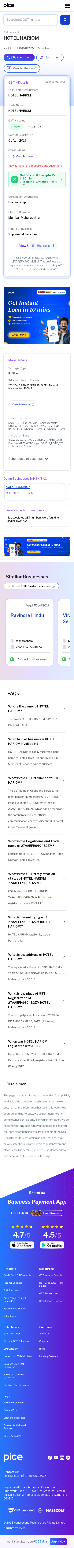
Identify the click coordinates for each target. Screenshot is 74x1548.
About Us (44, 1333)
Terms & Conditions (14, 1402)
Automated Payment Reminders (15, 1299)
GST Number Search (50, 1275)
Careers (43, 1341)
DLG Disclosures (12, 1435)
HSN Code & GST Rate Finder (51, 1284)
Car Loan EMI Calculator (17, 1385)
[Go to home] (34, 5)
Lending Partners (48, 1356)
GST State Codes (48, 1293)
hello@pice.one (13, 1475)
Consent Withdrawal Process (15, 1427)
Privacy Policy (11, 1410)
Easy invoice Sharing (15, 1308)
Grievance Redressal (15, 1417)
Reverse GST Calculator (17, 1341)
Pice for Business (13, 1282)
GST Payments (12, 1290)
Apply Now (58, 1541)
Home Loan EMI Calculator (18, 1356)
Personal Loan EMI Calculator (14, 1376)
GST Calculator (12, 1333)
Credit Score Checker (51, 1301)
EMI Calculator (12, 1348)
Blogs (42, 1348)
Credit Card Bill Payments (17, 1275)
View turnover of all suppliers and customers (35, 165)
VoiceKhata (10, 1316)
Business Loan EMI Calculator (14, 1365)
